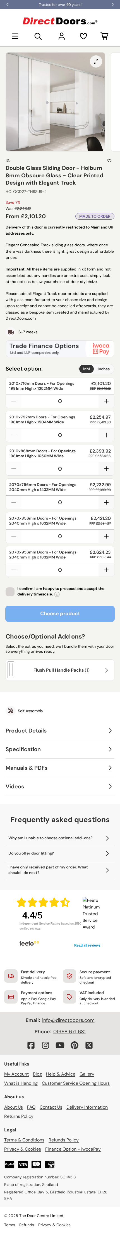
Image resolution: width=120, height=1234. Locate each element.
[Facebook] (31, 1045)
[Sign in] (62, 36)
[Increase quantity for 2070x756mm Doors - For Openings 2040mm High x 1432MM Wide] (106, 502)
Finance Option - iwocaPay (73, 1149)
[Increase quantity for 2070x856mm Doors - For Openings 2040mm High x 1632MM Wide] (106, 536)
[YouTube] (60, 1045)
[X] (89, 1045)
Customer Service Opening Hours (76, 1083)
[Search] (38, 36)
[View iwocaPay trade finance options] (60, 348)
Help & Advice (60, 1074)
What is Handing (21, 1083)
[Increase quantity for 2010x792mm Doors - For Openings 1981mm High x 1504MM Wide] (106, 435)
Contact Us (51, 1107)
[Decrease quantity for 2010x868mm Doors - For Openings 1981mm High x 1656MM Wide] (13, 468)
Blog (37, 1074)
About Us (13, 1107)
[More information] (57, 594)
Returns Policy (18, 1116)
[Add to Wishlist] (109, 160)
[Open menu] (15, 36)
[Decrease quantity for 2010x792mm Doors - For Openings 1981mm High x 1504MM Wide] (13, 435)
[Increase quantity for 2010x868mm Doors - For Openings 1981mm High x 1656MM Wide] (106, 468)
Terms (9, 1224)
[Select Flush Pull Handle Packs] (105, 670)
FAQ (31, 1107)
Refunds (26, 1224)
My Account (16, 1074)
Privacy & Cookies (22, 1149)
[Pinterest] (74, 1045)
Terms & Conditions (24, 1140)
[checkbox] (10, 591)
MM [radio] (86, 368)
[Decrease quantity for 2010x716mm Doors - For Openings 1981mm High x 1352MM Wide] (13, 401)
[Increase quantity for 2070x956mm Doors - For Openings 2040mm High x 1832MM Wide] (106, 570)
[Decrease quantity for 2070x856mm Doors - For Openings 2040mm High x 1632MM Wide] (13, 536)
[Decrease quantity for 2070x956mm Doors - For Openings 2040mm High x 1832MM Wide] (13, 570)
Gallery (87, 1074)
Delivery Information (87, 1107)
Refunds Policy (64, 1140)
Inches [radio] (104, 368)
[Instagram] (45, 1045)
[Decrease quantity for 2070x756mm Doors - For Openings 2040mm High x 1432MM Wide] (13, 502)
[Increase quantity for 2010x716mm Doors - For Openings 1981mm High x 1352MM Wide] (106, 401)
